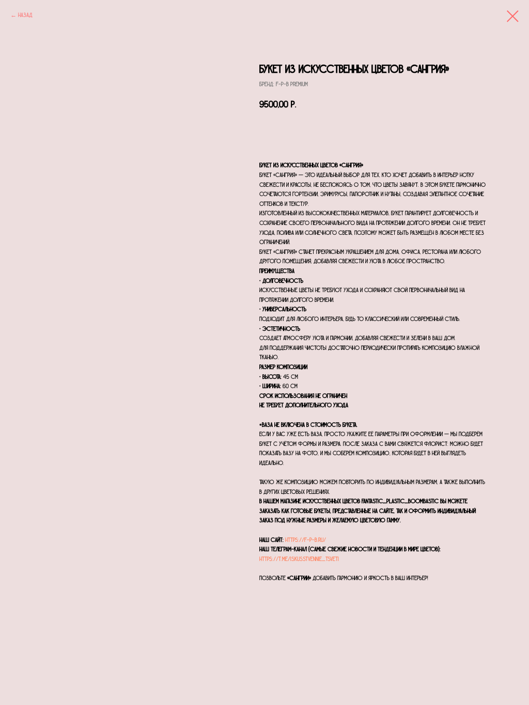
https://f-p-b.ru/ (305, 540)
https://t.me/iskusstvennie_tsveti (299, 559)
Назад (25, 15)
